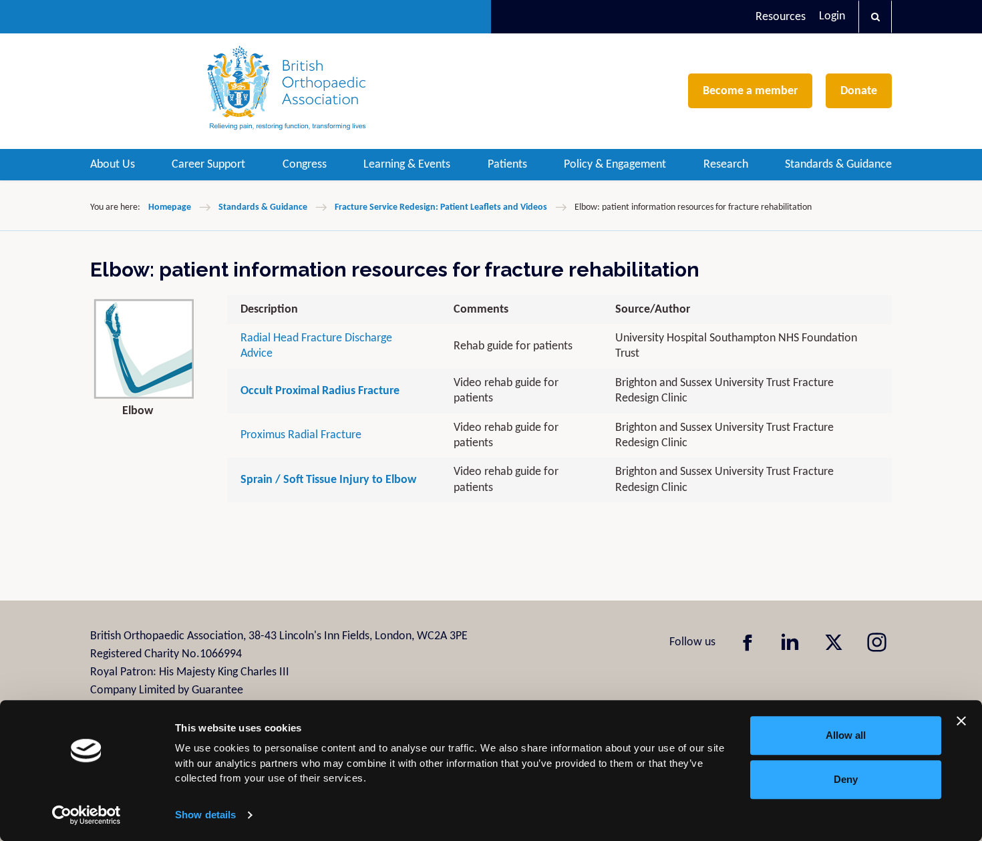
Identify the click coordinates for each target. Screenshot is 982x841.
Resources (781, 17)
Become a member (750, 91)
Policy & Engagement (615, 164)
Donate (858, 91)
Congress (305, 164)
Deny (846, 779)
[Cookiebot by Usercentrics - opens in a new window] (86, 815)
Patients (507, 164)
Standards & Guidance (838, 164)
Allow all (846, 735)
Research (725, 164)
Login (832, 16)
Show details (205, 814)
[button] (875, 16)
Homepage (169, 207)
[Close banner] (961, 720)
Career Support (208, 164)
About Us (112, 164)
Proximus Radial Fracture (300, 435)
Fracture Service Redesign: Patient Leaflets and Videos (441, 207)
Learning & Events (406, 164)
